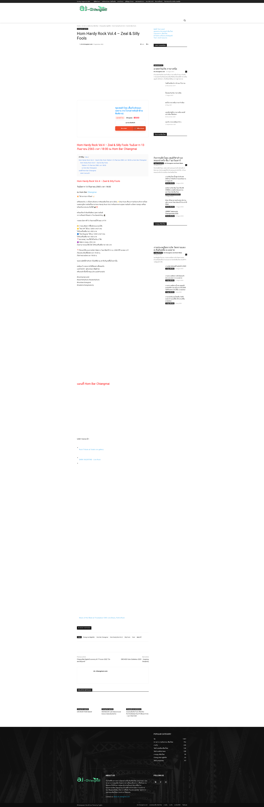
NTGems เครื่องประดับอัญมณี (163, 35)
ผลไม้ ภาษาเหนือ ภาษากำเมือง (174, 102)
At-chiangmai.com (86, 44)
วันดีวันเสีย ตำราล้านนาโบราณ (175, 83)
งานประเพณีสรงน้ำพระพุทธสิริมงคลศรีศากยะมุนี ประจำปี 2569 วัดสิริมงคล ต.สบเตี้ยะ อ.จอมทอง (175, 287)
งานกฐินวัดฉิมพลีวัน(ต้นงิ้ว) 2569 (175, 266)
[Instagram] (166, 782)
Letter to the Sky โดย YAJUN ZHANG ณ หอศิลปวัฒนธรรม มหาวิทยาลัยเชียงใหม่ (174, 190)
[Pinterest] (88, 647)
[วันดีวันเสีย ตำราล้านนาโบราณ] (159, 85)
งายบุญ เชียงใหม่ (160, 224)
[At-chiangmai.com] (78, 44)
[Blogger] (156, 782)
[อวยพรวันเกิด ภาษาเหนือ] (170, 58)
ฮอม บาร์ (139, 637)
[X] (84, 647)
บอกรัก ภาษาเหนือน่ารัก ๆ (173, 122)
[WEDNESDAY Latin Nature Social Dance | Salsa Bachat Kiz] (113, 702)
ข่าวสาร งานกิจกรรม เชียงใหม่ (90, 26)
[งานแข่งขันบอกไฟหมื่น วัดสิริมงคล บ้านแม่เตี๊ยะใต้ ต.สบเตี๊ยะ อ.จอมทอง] (159, 299)
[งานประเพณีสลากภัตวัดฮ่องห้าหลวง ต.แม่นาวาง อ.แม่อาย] (159, 278)
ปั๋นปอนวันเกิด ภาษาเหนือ (173, 93)
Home (79, 26)
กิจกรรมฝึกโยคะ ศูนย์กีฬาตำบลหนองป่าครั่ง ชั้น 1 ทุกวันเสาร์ (168, 159)
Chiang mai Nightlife (89, 637)
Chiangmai (92, 192)
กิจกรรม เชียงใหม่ (170, 183)
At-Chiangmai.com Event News (174, 163)
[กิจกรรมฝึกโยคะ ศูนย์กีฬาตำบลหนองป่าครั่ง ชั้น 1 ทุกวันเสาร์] (170, 147)
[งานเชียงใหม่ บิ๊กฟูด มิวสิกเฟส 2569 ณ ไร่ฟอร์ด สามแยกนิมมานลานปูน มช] (159, 179)
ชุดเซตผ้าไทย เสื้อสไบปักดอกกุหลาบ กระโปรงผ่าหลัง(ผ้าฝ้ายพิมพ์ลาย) (129, 111)
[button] (184, 20)
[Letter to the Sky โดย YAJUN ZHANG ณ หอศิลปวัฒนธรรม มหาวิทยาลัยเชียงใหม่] (159, 190)
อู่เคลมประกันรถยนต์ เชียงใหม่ (163, 31)
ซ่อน (86, 157)
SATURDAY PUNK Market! (84, 712)
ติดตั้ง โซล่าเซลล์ (159, 29)
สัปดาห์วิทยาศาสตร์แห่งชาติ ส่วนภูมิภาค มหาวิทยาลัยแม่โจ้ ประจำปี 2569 (176, 202)
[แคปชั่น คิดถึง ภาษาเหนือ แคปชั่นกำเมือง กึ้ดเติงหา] (159, 114)
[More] (126, 49)
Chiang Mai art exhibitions (134, 709)
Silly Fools (127, 637)
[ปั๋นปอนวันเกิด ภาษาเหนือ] (159, 95)
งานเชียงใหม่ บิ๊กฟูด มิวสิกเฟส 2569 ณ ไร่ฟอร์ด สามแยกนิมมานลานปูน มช (175, 179)
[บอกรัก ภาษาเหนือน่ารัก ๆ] (159, 124)
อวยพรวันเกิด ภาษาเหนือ (165, 69)
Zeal (133, 637)
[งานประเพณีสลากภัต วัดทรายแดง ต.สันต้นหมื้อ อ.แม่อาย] (170, 236)
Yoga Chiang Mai (158, 163)
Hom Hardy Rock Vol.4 (116, 637)
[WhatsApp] (93, 647)
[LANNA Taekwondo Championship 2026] (159, 213)
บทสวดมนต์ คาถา (158, 65)
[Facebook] (79, 647)
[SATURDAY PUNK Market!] (88, 702)
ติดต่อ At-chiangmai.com (122, 797)
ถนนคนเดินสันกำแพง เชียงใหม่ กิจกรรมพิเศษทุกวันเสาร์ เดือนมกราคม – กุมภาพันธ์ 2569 (137, 714)
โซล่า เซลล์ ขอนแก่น (160, 38)
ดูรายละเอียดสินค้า (130, 122)
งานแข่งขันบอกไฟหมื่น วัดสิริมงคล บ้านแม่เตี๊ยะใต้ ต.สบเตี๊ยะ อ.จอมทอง (175, 299)
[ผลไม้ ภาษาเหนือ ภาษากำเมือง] (159, 105)
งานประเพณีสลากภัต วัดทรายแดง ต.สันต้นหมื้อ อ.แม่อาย (169, 248)
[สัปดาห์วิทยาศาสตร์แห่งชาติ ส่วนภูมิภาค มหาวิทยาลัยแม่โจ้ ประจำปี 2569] (159, 202)
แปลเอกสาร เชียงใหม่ (160, 33)
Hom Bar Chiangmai (102, 637)
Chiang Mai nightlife (105, 26)
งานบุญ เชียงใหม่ (158, 252)
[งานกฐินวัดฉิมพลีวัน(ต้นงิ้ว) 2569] (159, 268)
